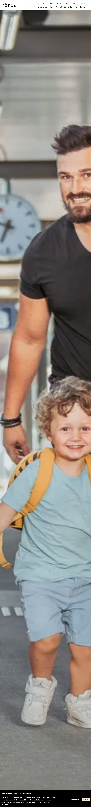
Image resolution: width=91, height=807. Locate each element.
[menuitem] (41, 7)
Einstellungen (75, 799)
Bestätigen (86, 799)
